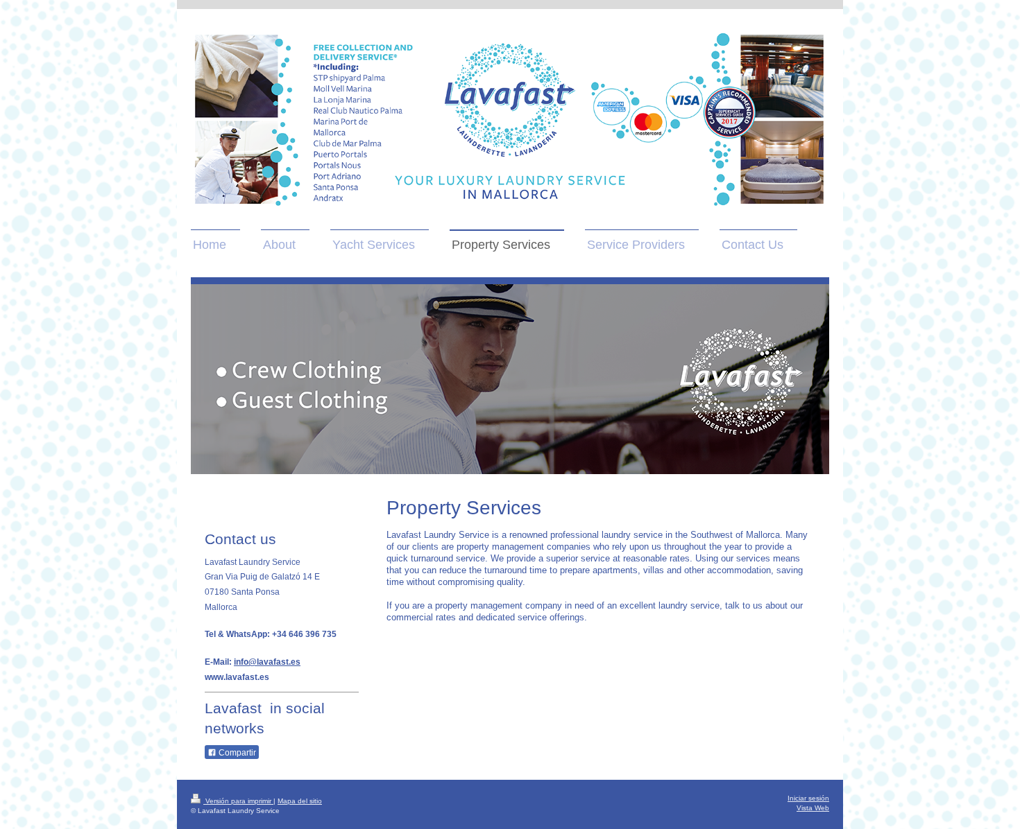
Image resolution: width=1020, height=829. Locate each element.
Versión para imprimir (238, 801)
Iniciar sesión (808, 798)
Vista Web (813, 808)
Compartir (236, 753)
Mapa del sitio (300, 801)
